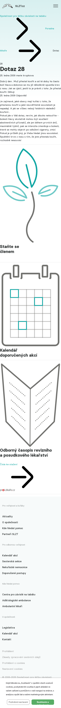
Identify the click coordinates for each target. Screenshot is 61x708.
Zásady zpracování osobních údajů (21, 657)
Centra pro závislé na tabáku (18, 594)
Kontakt (6, 639)
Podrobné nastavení (18, 702)
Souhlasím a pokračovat (43, 703)
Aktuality (7, 516)
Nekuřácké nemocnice (14, 567)
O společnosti (10, 522)
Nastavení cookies (12, 668)
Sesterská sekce (12, 561)
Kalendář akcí (10, 555)
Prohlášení (8, 651)
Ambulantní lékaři (12, 606)
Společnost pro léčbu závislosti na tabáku (23, 15)
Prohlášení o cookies (13, 662)
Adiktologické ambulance (16, 600)
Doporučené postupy (14, 573)
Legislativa (8, 627)
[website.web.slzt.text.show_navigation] (56, 6)
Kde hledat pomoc (12, 528)
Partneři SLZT (10, 534)
